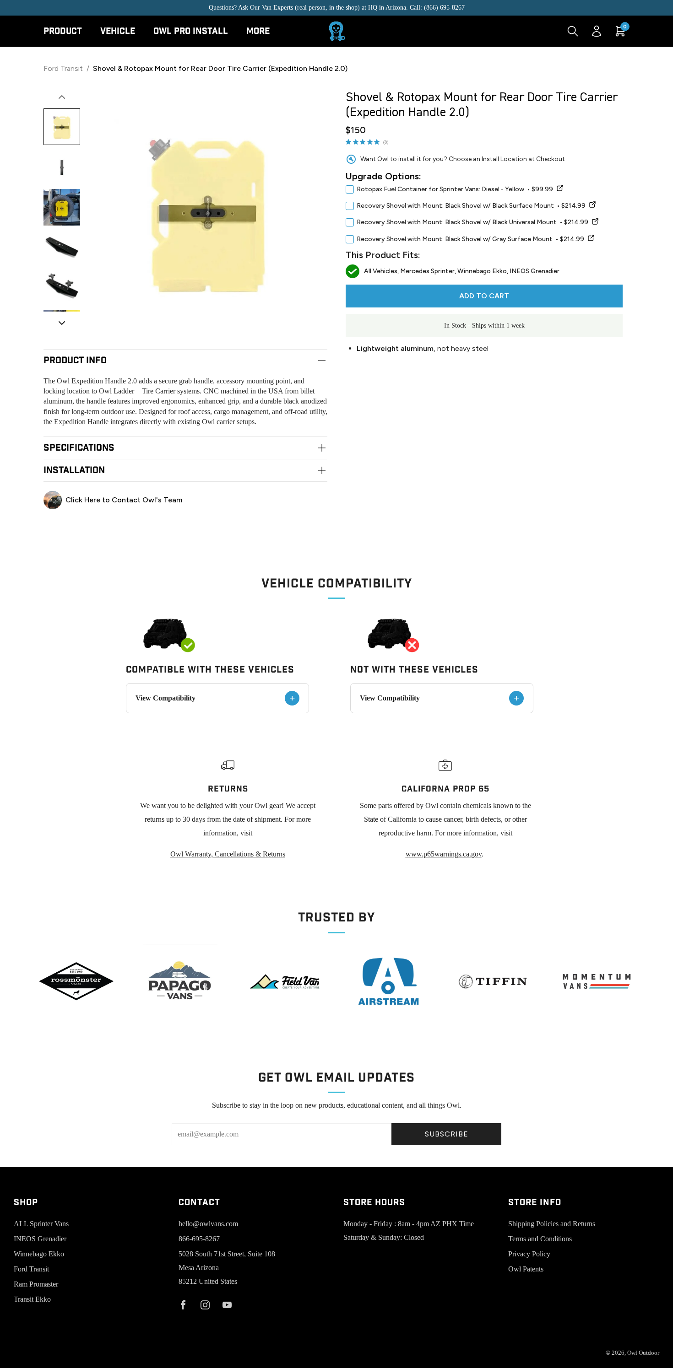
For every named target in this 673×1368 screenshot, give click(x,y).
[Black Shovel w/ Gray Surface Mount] (591, 239)
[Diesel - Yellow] (560, 189)
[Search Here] (573, 31)
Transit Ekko (32, 1299)
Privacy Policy (529, 1254)
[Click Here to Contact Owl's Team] (185, 500)
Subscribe (446, 1134)
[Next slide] (61, 323)
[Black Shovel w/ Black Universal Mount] (595, 222)
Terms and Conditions (540, 1239)
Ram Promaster (36, 1284)
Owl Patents (525, 1269)
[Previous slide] (61, 97)
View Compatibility (215, 698)
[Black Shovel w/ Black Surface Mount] (592, 205)
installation (74, 470)
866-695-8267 (199, 1239)
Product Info (75, 360)
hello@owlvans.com (208, 1224)
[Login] (596, 31)
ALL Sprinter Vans (41, 1224)
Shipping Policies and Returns (551, 1224)
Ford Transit (63, 68)
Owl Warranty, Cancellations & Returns (227, 854)
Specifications (78, 448)
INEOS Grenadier (40, 1239)
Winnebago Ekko (39, 1254)
